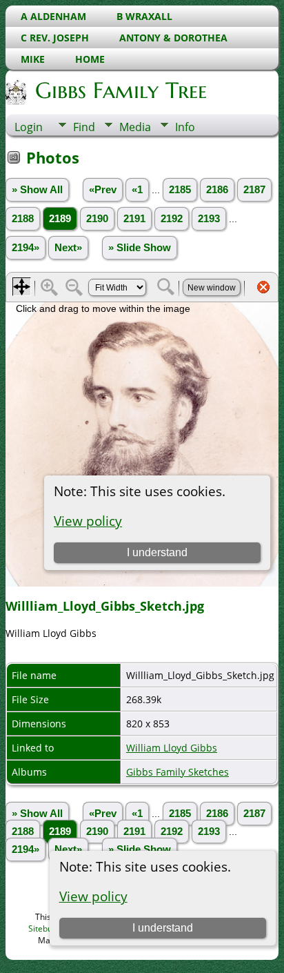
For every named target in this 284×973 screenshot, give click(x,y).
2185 (180, 189)
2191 (134, 218)
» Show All (37, 189)
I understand (162, 928)
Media (135, 127)
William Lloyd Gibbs (171, 747)
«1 (137, 189)
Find (84, 127)
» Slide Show (139, 247)
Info (185, 127)
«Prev (102, 189)
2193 (209, 218)
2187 (254, 189)
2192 (172, 218)
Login (28, 127)
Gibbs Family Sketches (177, 771)
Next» (68, 247)
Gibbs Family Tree (121, 90)
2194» (25, 247)
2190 (97, 218)
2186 (217, 189)
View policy (93, 896)
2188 (23, 218)
